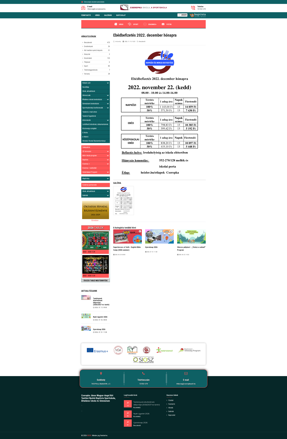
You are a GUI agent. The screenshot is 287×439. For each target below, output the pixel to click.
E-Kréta (85, 133)
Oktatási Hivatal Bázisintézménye (94, 141)
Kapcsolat (171, 415)
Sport (135, 24)
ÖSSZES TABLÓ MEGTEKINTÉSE (96, 280)
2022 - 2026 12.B (89, 276)
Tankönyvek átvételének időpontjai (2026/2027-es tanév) (101, 301)
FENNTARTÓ (86, 15)
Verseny (87, 74)
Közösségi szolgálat (89, 128)
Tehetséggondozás (91, 70)
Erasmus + (86, 164)
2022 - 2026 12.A (89, 252)
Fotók (168, 24)
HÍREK (97, 15)
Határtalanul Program (89, 172)
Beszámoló (88, 42)
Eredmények (88, 46)
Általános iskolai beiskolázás (92, 99)
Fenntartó (171, 404)
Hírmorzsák (86, 95)
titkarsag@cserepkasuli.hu (186, 384)
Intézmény (118, 41)
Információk (86, 120)
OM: (182, 15)
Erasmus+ (152, 24)
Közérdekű (88, 58)
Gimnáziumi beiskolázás (90, 104)
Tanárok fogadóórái (89, 116)
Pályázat (87, 62)
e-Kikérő (85, 137)
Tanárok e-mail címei (89, 112)
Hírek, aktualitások (88, 91)
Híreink (170, 408)
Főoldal (170, 400)
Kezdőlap (85, 87)
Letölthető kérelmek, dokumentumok (95, 124)
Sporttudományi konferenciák (92, 108)
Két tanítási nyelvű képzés (93, 50)
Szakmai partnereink (89, 185)
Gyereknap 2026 (99, 329)
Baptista (85, 160)
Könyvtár (87, 54)
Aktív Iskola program (89, 155)
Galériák (85, 195)
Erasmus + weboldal (89, 168)
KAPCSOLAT (121, 15)
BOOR (89, 435)
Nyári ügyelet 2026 (100, 317)
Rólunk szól (86, 83)
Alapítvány (85, 178)
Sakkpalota (86, 147)
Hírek (121, 24)
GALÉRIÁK (108, 15)
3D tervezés (86, 151)
